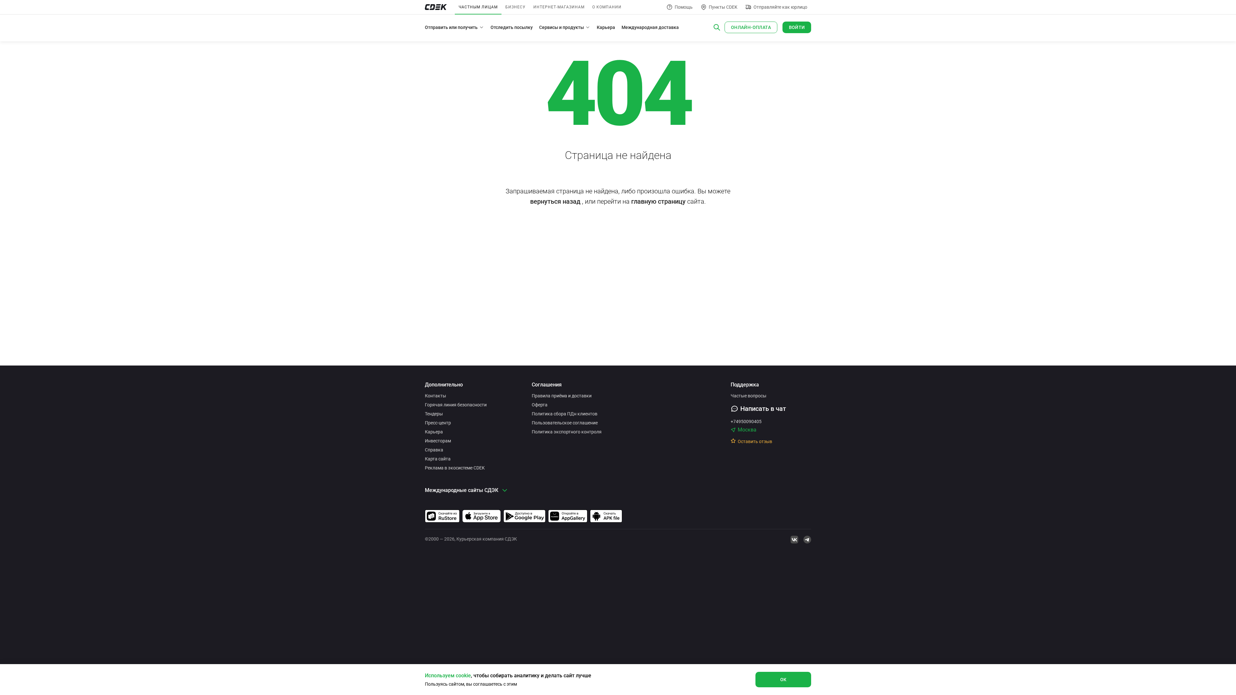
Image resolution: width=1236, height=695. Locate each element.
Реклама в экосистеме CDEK (455, 467)
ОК (783, 679)
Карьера (606, 27)
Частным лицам (478, 7)
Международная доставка (650, 27)
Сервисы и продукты (561, 27)
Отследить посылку (512, 27)
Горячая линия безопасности (456, 404)
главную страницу (658, 201)
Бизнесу (515, 7)
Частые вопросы (748, 395)
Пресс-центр (438, 422)
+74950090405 (746, 421)
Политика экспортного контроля (567, 431)
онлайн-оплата (751, 27)
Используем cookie (448, 675)
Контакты (435, 395)
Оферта (540, 404)
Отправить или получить (451, 27)
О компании (607, 7)
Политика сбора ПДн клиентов (564, 413)
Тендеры (434, 413)
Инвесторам (438, 440)
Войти (797, 27)
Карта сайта (438, 458)
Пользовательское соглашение (565, 422)
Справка (434, 449)
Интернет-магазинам (559, 7)
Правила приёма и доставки (562, 395)
